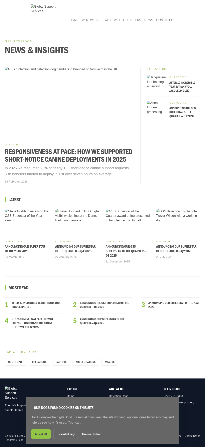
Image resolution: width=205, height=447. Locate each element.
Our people (15, 362)
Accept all (41, 434)
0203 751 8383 (173, 396)
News (148, 20)
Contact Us (165, 20)
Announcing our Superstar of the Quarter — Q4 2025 (102, 321)
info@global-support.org (179, 402)
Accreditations (85, 362)
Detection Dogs (118, 396)
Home (73, 20)
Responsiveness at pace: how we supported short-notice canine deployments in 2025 (33, 323)
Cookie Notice (192, 436)
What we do (114, 20)
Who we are (91, 20)
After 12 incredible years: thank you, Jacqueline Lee (36, 305)
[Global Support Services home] (45, 13)
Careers (134, 20)
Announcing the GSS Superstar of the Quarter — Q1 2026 (104, 305)
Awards (110, 362)
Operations (39, 362)
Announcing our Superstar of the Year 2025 (174, 305)
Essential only (66, 434)
